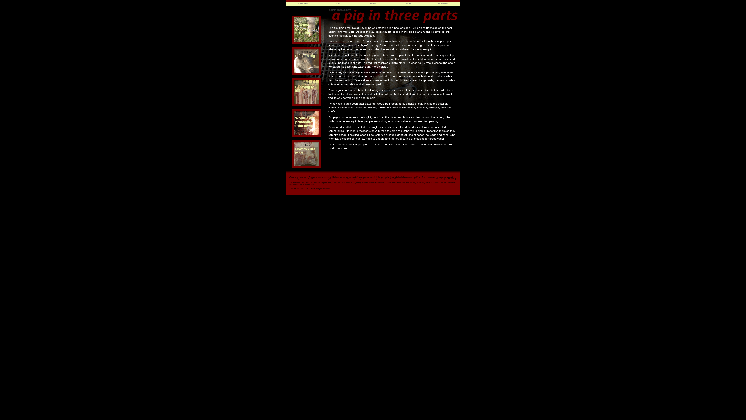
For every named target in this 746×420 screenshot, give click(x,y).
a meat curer (409, 144)
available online (438, 179)
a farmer (376, 144)
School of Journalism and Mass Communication (415, 177)
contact (395, 183)
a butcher (389, 144)
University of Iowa (388, 177)
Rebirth (408, 4)
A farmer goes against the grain (306, 26)
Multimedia (443, 4)
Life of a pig (305, 54)
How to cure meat (305, 149)
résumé (453, 183)
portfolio (296, 185)
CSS (306, 189)
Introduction (303, 4)
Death (373, 4)
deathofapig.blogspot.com (321, 183)
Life (338, 4)
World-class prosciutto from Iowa (305, 120)
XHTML (297, 189)
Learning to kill (304, 87)
